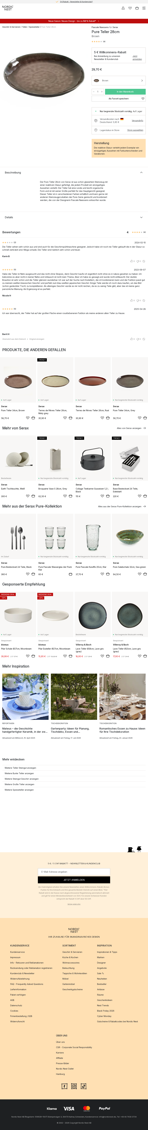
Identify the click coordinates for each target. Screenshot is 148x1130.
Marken (100, 957)
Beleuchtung (68, 968)
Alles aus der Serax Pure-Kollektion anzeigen (119, 506)
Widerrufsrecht (17, 1021)
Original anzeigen (36, 339)
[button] (98, 41)
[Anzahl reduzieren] (94, 92)
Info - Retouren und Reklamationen (27, 963)
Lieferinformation (18, 989)
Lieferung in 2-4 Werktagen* (76, 2)
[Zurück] (5, 75)
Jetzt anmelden (137, 57)
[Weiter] (83, 75)
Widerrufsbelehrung (19, 979)
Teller (24, 27)
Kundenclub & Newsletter (22, 973)
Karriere (60, 1053)
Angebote (102, 968)
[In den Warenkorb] (33, 417)
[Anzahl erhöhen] (102, 92)
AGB (12, 1000)
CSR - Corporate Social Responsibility (74, 1047)
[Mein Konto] (123, 8)
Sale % (100, 973)
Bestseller (102, 984)
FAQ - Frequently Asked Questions (26, 984)
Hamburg (60, 1074)
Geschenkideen (104, 1000)
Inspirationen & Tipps (107, 952)
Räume (100, 995)
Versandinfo (137, 120)
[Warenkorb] (137, 8)
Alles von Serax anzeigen (129, 428)
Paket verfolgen (18, 995)
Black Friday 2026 (105, 1011)
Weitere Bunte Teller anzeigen (19, 773)
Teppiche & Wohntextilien (74, 973)
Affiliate (59, 1058)
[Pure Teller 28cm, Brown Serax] (44, 75)
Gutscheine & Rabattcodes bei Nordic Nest (117, 1021)
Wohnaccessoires (70, 963)
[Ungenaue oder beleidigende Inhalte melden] (144, 261)
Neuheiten (102, 979)
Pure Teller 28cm (48, 27)
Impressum (15, 957)
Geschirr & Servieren (11, 27)
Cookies (14, 1011)
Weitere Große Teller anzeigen (19, 784)
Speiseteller (34, 27)
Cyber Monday (104, 1016)
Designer (101, 963)
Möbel (65, 979)
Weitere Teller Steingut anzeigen (20, 768)
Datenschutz (16, 1005)
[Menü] (143, 8)
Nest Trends (103, 1005)
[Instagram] (74, 1086)
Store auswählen (135, 130)
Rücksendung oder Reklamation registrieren (31, 968)
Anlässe (100, 989)
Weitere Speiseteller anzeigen (19, 790)
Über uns (60, 1042)
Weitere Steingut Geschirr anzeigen (22, 779)
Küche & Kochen (70, 957)
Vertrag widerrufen (74, 904)
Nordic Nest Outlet (65, 1069)
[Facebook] (64, 1086)
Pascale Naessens (100, 27)
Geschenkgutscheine (72, 989)
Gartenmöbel (68, 984)
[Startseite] (7, 8)
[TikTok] (83, 1086)
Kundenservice (17, 952)
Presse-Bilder (62, 1063)
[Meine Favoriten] (130, 8)
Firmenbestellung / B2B (21, 1016)
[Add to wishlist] (27, 418)
